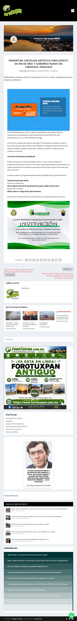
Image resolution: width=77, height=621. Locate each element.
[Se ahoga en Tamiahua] (46, 315)
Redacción (34, 71)
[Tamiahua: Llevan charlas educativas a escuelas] (30, 315)
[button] (71, 615)
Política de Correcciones (13, 429)
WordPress (38, 619)
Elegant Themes (17, 619)
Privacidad (9, 421)
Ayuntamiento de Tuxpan (26, 541)
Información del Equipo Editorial (16, 426)
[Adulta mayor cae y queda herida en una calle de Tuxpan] (8, 525)
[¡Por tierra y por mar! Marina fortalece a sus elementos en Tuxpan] (8, 533)
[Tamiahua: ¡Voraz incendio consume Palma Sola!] (13, 315)
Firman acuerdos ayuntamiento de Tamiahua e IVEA (62, 317)
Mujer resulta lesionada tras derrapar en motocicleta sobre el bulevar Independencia (39, 509)
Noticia (21, 533)
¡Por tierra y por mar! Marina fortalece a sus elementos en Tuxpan (33, 532)
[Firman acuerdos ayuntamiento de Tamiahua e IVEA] (63, 312)
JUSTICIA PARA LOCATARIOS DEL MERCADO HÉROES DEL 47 (30, 539)
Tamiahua (54, 71)
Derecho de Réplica (12, 432)
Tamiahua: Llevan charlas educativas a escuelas (30, 324)
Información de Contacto (14, 418)
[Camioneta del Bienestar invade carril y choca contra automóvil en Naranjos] (8, 517)
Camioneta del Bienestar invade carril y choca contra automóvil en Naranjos (36, 516)
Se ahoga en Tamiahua (43, 323)
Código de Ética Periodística (15, 424)
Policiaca (22, 511)
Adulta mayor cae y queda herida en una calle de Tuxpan (30, 524)
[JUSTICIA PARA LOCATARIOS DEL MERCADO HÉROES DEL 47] (8, 540)
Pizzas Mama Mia (51, 102)
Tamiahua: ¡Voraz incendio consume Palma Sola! (12, 324)
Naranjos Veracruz (24, 518)
